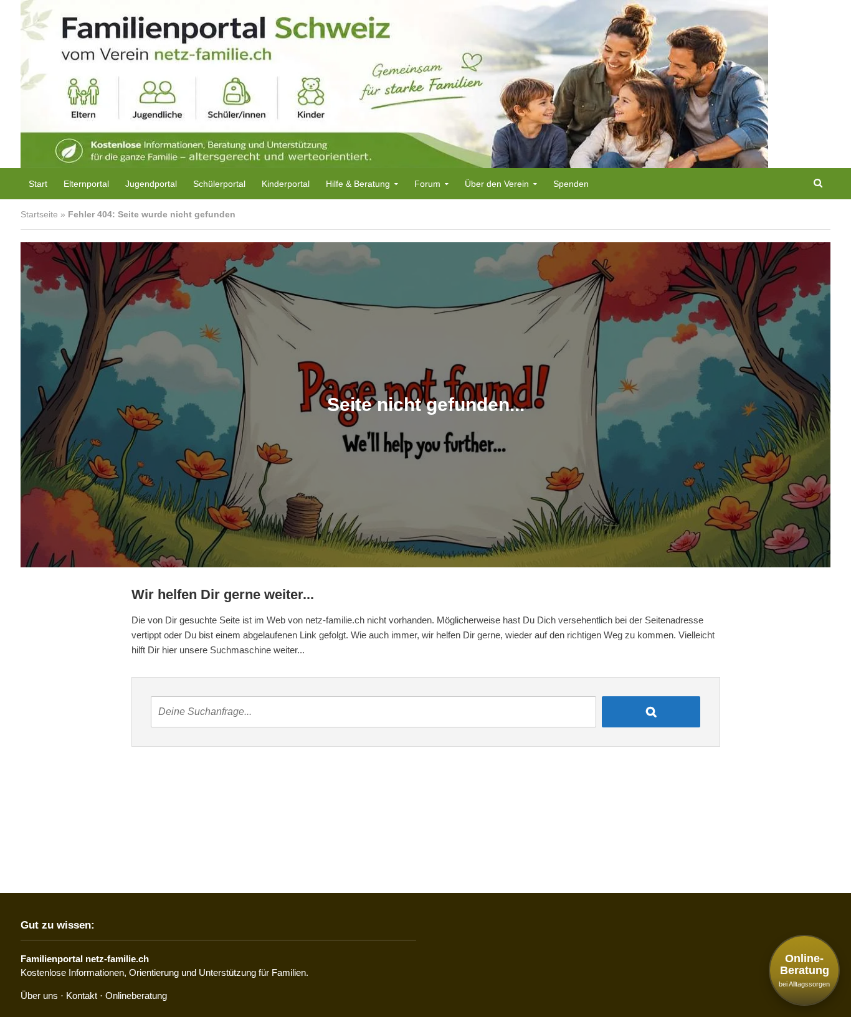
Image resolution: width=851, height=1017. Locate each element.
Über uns (39, 995)
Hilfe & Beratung (358, 184)
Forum (427, 184)
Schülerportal (219, 184)
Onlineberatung (136, 995)
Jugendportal (151, 184)
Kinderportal (286, 184)
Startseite (39, 214)
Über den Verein (497, 184)
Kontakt (81, 995)
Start (38, 184)
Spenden (571, 184)
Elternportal (86, 184)
